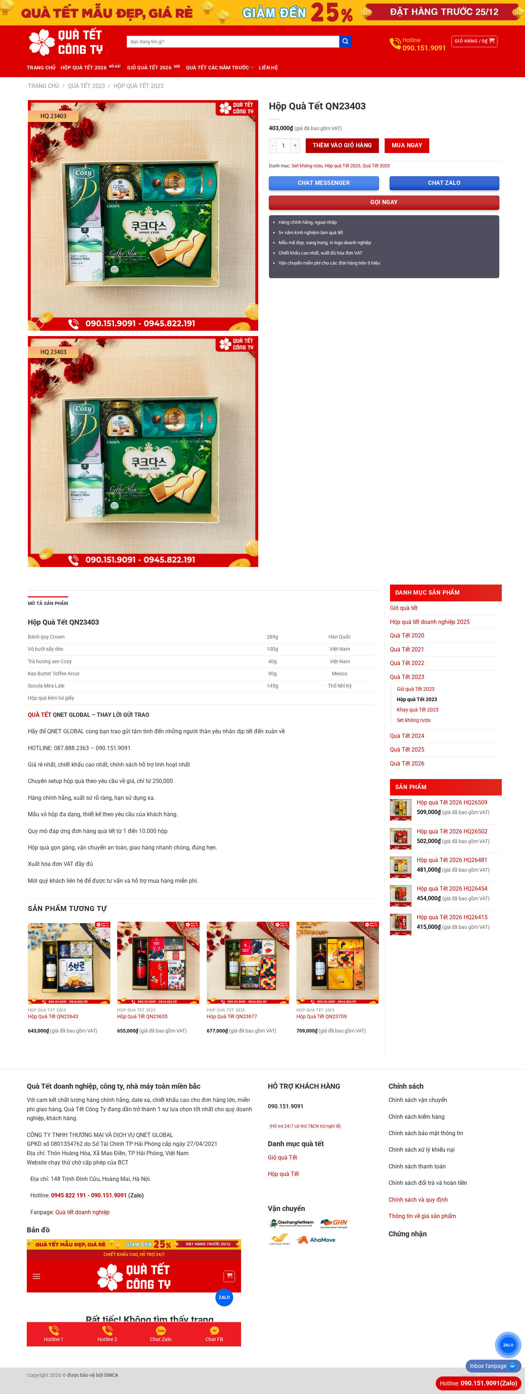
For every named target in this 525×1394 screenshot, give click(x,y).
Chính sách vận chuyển (418, 1100)
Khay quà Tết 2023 (418, 710)
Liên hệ (268, 67)
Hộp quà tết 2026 (83, 67)
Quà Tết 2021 (407, 649)
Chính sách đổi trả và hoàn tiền (428, 1182)
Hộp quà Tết (283, 1174)
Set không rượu (307, 165)
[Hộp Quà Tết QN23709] (337, 963)
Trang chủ (41, 67)
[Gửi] (345, 41)
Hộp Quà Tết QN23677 (232, 1017)
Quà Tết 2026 (407, 763)
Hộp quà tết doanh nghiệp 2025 (430, 622)
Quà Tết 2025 (407, 749)
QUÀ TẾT (39, 714)
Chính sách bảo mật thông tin (426, 1133)
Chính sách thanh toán (417, 1166)
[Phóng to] (37, 322)
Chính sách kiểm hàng (417, 1116)
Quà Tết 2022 (407, 663)
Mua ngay (407, 145)
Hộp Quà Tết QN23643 (53, 1017)
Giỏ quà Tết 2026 (149, 67)
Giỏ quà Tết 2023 (416, 689)
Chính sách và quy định (418, 1199)
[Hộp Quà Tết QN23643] (69, 963)
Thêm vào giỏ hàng (342, 145)
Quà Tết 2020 (407, 635)
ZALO (508, 1345)
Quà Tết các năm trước (217, 67)
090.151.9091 (109, 1195)
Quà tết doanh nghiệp (82, 1212)
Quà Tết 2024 (407, 736)
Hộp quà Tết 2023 (139, 86)
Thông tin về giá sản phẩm (422, 1216)
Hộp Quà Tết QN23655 (142, 1017)
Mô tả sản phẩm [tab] (48, 603)
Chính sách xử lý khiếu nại (422, 1149)
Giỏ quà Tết (282, 1157)
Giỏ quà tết (404, 608)
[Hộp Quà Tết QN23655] (158, 963)
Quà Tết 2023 (86, 86)
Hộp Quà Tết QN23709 (321, 1017)
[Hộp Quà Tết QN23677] (248, 963)
